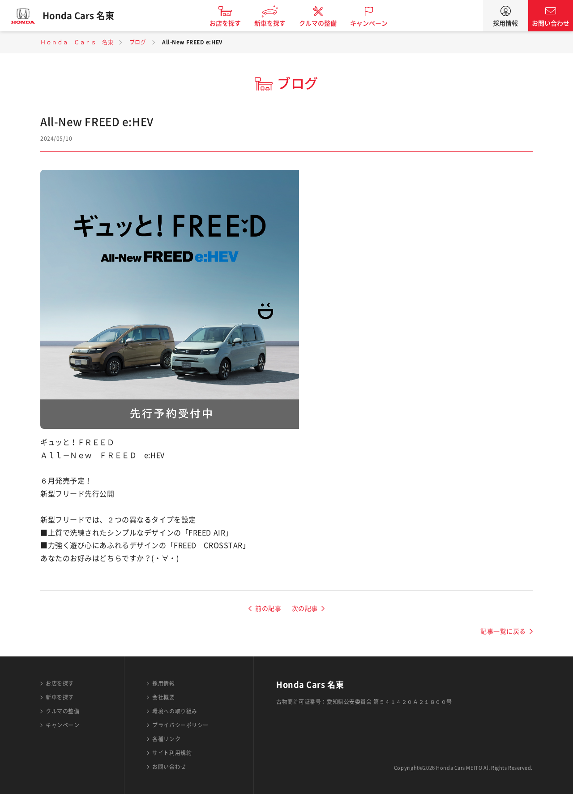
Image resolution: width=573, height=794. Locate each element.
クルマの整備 (318, 23)
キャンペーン (369, 23)
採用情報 (505, 23)
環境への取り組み (174, 711)
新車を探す (270, 23)
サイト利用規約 (172, 752)
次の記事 (305, 608)
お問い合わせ (550, 23)
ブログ (137, 42)
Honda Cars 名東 (78, 15)
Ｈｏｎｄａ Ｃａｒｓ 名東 (76, 42)
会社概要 (163, 697)
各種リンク (166, 739)
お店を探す (225, 23)
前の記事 (268, 608)
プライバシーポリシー (180, 725)
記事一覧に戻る (503, 631)
